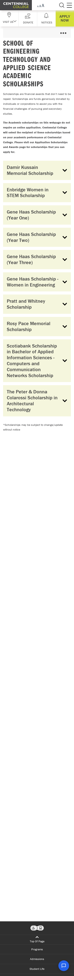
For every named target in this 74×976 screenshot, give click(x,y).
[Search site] (62, 5)
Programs (37, 949)
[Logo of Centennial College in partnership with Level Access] (37, 928)
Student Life (37, 969)
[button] (28, 18)
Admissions (37, 959)
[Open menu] (63, 33)
